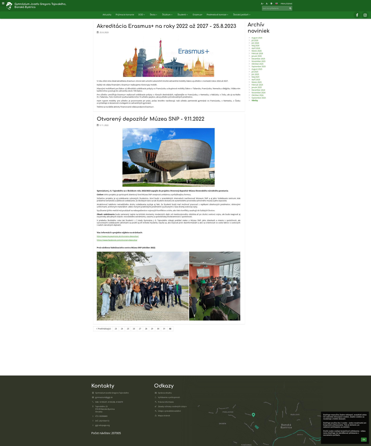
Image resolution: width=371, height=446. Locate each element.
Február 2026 (257, 53)
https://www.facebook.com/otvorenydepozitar (117, 240)
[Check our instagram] (365, 15)
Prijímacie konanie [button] (125, 15)
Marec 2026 (256, 50)
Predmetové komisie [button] (216, 15)
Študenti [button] (182, 15)
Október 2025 (257, 64)
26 (134, 328)
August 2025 (257, 69)
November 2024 (258, 92)
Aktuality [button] (107, 15)
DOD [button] (140, 15)
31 (164, 328)
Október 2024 (257, 95)
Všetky (255, 100)
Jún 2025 (255, 74)
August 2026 (257, 37)
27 (140, 328)
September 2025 (259, 66)
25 (128, 328)
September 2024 (259, 97)
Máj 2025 (255, 77)
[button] (271, 3)
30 (158, 328)
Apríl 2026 (256, 48)
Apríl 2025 (256, 79)
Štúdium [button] (166, 15)
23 (116, 328)
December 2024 (258, 90)
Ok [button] (364, 440)
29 (152, 328)
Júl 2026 (255, 40)
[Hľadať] (290, 8)
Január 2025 (257, 87)
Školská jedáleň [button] (241, 15)
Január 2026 (257, 56)
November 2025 (258, 61)
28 (146, 328)
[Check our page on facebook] (357, 15)
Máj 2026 (255, 45)
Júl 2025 (255, 71)
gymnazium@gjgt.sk (104, 397)
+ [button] (263, 3)
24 (122, 328)
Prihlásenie (286, 3)
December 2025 (258, 58)
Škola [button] (152, 15)
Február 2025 (257, 84)
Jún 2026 (255, 43)
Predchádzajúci (104, 328)
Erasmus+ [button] (197, 15)
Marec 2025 (256, 82)
